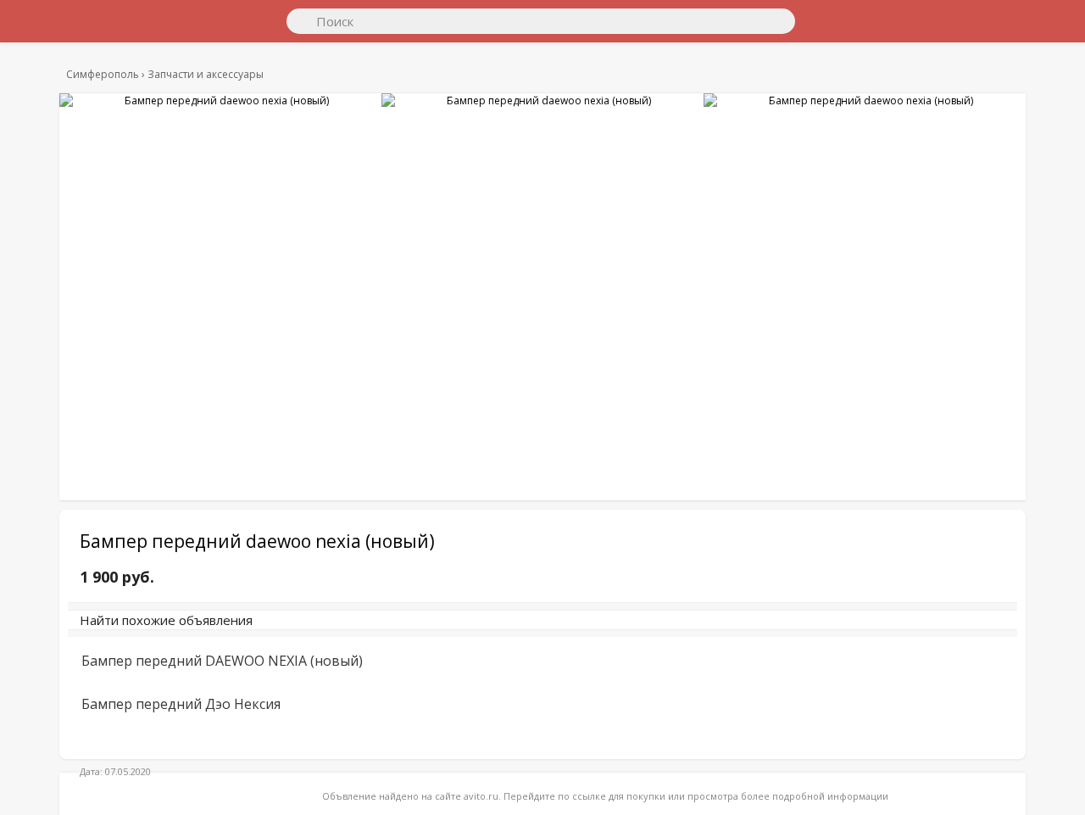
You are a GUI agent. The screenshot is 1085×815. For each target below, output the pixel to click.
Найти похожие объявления (297, 628)
